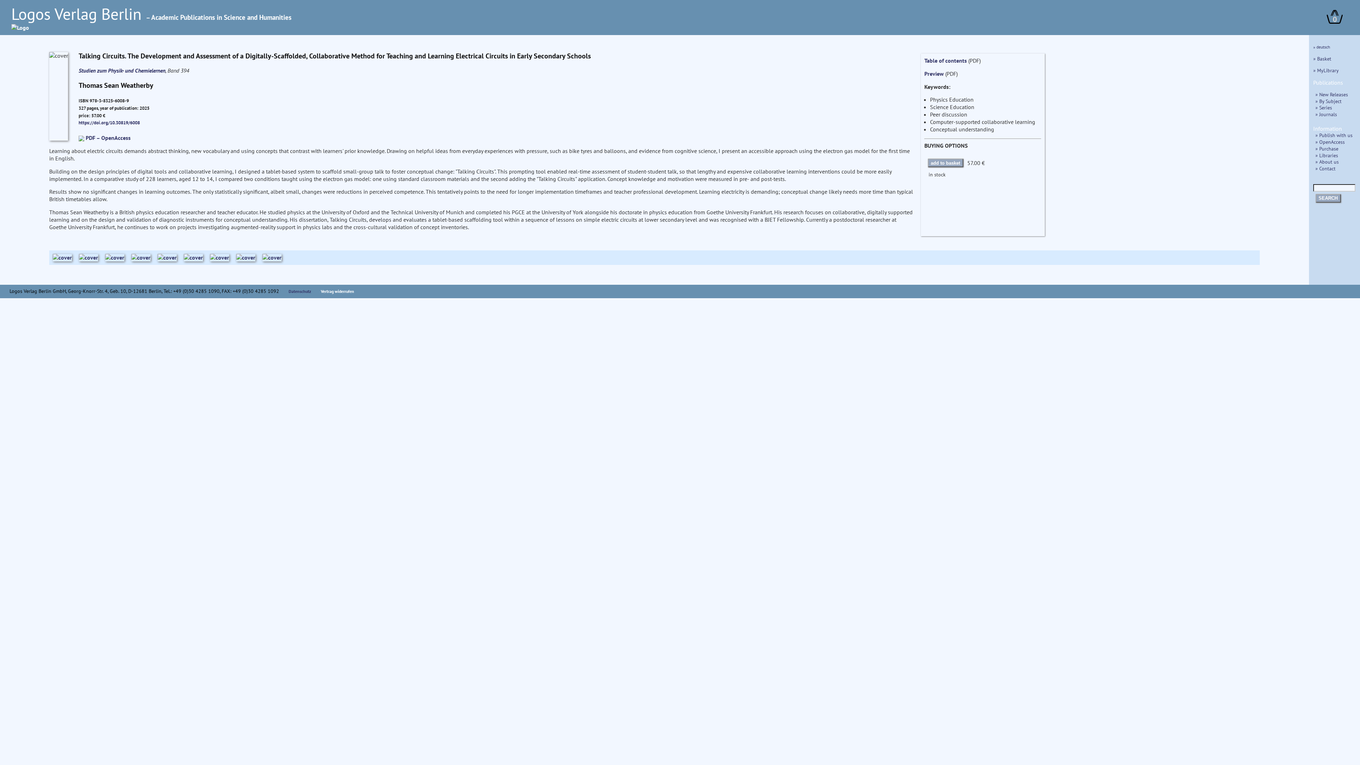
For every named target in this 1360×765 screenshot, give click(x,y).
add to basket (945, 163)
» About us (1327, 161)
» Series (1323, 107)
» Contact (1325, 168)
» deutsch (1321, 47)
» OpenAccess (1330, 141)
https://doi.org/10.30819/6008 (109, 122)
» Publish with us (1334, 135)
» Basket (1322, 58)
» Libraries (1326, 155)
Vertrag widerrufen (337, 291)
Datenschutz (300, 291)
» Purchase (1326, 148)
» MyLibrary (1326, 70)
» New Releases (1331, 94)
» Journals (1326, 114)
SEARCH (1328, 198)
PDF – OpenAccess (108, 137)
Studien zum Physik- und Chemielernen (122, 70)
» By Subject (1328, 101)
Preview (934, 73)
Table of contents (945, 60)
